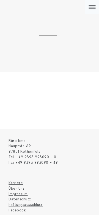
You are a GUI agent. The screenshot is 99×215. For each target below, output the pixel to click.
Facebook (17, 210)
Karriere (16, 183)
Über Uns (16, 188)
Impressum (18, 194)
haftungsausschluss (26, 204)
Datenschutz (20, 199)
